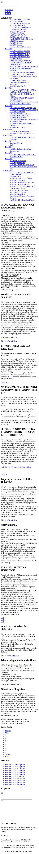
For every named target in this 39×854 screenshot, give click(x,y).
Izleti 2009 (8, 135)
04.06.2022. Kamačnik (17, 194)
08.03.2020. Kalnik (16, 157)
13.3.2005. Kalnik (16, 100)
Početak (8, 731)
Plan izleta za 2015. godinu (14, 776)
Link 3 (3, 622)
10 (6, 752)
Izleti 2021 (8, 159)
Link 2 (3, 620)
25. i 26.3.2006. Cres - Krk (19, 116)
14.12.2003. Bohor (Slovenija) (20, 19)
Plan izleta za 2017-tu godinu (15, 780)
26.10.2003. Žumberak (17, 25)
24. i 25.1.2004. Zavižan (18, 86)
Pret (6, 733)
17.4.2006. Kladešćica (17, 112)
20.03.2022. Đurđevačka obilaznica (22, 182)
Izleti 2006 (8, 106)
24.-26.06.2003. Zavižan (18, 35)
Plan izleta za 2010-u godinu (15, 766)
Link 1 (3, 618)
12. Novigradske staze (17, 163)
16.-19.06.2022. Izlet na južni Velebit (22, 200)
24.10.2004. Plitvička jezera (19, 55)
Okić (11, 145)
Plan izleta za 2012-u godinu (15, 770)
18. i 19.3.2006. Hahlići (18, 117)
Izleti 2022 (8, 170)
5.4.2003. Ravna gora (17, 41)
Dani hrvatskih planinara (18, 161)
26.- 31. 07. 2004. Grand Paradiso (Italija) (24, 66)
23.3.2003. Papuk (16, 45)
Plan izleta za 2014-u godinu (15, 774)
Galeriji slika (12, 341)
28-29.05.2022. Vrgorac (18, 192)
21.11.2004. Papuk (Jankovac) (20, 51)
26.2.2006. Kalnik (16, 121)
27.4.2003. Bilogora (16, 43)
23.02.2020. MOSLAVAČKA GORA (23, 155)
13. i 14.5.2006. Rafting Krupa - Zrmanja (24, 110)
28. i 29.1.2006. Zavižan (18, 127)
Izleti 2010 (8, 141)
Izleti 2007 (8, 129)
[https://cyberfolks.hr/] (16, 815)
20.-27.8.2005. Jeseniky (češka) (20, 92)
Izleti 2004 (8, 49)
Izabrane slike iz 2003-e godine (20, 47)
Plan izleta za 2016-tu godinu (15, 778)
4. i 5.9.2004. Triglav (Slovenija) (21, 61)
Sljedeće (8, 754)
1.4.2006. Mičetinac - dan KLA (20, 114)
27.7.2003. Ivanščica (17, 33)
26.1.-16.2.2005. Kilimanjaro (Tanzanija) (24, 102)
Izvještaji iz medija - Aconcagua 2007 (22, 133)
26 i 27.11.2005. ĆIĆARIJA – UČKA (23, 90)
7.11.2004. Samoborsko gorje (20, 53)
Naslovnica (9, 10)
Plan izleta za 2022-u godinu (15, 784)
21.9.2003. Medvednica (18, 29)
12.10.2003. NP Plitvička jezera (20, 27)
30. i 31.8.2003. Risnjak (18, 31)
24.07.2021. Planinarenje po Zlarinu (22, 165)
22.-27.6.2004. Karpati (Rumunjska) (22, 72)
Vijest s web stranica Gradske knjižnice (18, 467)
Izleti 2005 (8, 88)
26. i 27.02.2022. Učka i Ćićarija (21, 178)
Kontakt (8, 14)
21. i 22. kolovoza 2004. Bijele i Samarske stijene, (21, 63)
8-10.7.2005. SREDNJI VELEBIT (22, 98)
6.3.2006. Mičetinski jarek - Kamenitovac (24, 119)
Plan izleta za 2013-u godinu (15, 772)
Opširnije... (4, 382)
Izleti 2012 (8, 147)
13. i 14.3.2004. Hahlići (18, 80)
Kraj (6, 756)
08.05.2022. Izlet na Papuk (19, 190)
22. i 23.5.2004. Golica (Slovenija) (21, 74)
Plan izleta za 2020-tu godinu (15, 782)
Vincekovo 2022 (15, 176)
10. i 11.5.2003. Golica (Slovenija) (21, 39)
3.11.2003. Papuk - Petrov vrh (20, 23)
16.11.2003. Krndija (16, 21)
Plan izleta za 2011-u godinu (15, 768)
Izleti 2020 (8, 153)
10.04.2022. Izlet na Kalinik (19, 184)
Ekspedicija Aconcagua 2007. (20, 131)
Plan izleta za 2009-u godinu (15, 765)
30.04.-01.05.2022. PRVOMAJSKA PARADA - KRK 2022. (22, 187)
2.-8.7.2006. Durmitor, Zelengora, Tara (23, 108)
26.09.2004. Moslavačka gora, (20, 57)
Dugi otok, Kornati (16, 143)
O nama (8, 12)
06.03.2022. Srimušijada (18, 180)
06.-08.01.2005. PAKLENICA (20, 104)
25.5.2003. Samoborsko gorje (20, 37)
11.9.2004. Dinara (16, 59)
